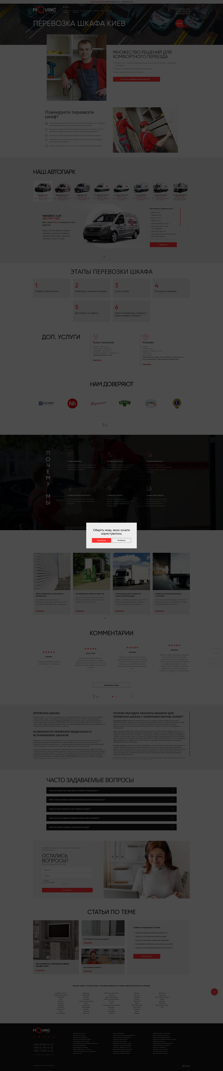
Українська (101, 540)
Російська (121, 540)
